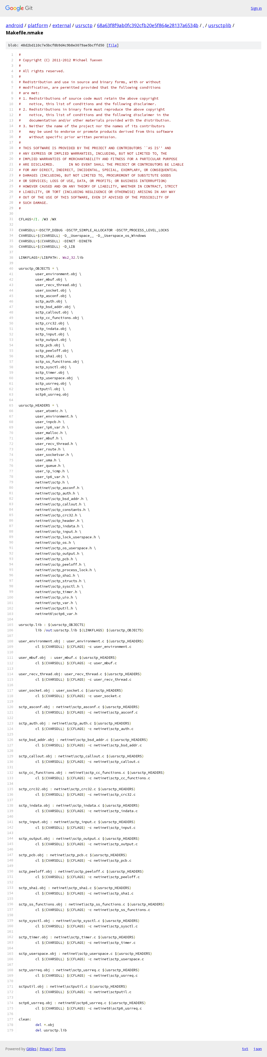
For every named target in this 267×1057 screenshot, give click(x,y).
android (14, 25)
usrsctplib (219, 25)
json (257, 1048)
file (112, 45)
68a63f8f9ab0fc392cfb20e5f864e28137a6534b (147, 25)
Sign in (256, 8)
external (61, 25)
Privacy (46, 1048)
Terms (60, 1048)
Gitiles (31, 1048)
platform (38, 25)
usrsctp (84, 25)
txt (245, 1048)
